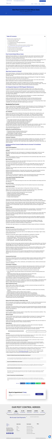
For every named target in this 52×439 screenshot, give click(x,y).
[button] (44, 36)
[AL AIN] (22, 409)
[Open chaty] (49, 437)
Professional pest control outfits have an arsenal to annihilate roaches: (21, 45)
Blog (39, 3)
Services (35, 3)
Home (32, 3)
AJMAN (36, 410)
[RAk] (42, 409)
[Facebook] (7, 433)
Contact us (43, 3)
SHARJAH (29, 410)
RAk (43, 410)
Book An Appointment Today (13, 51)
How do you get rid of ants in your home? (15, 47)
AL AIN (22, 410)
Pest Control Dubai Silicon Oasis (13, 40)
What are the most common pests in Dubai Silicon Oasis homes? (19, 46)
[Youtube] (12, 433)
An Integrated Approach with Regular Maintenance (16, 42)
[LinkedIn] (11, 433)
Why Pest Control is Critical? (13, 41)
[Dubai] (9, 409)
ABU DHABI (16, 411)
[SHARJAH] (29, 409)
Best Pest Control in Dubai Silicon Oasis (14, 38)
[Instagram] (9, 433)
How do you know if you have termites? (15, 48)
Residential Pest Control (12, 43)
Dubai (9, 410)
